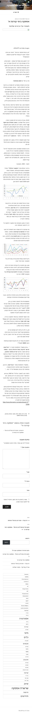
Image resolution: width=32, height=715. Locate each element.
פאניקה (6, 413)
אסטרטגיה (23, 618)
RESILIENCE (25, 596)
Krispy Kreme (25, 588)
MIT (27, 591)
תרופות (25, 692)
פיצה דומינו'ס (25, 669)
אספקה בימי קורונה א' (23, 560)
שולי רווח (26, 680)
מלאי (17, 413)
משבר (14, 413)
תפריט (15, 12)
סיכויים (27, 656)
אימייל (26, 481)
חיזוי (23, 413)
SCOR (27, 603)
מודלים (26, 646)
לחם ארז (26, 640)
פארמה (26, 667)
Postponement (25, 593)
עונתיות (10, 413)
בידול (27, 621)
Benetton (26, 574)
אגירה (25, 413)
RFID (27, 598)
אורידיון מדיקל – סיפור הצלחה (21, 567)
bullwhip (26, 576)
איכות (27, 615)
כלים (26, 637)
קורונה (25, 415)
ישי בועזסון (17, 18)
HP (27, 586)
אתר (28, 490)
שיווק (26, 684)
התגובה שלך (25, 447)
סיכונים (25, 660)
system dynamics (24, 608)
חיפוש (27, 538)
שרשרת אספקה (20, 415)
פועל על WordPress (24, 710)
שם (27, 472)
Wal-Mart (26, 610)
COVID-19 (26, 581)
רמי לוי (27, 675)
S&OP (27, 600)
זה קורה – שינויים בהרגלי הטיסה (20, 563)
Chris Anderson (25, 579)
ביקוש (27, 624)
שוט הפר (26, 678)
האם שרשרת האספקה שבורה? (20, 550)
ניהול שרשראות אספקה (18, 5)
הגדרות (26, 627)
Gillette (26, 584)
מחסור (19, 413)
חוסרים (26, 629)
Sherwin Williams (24, 605)
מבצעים (25, 644)
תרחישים (24, 696)
